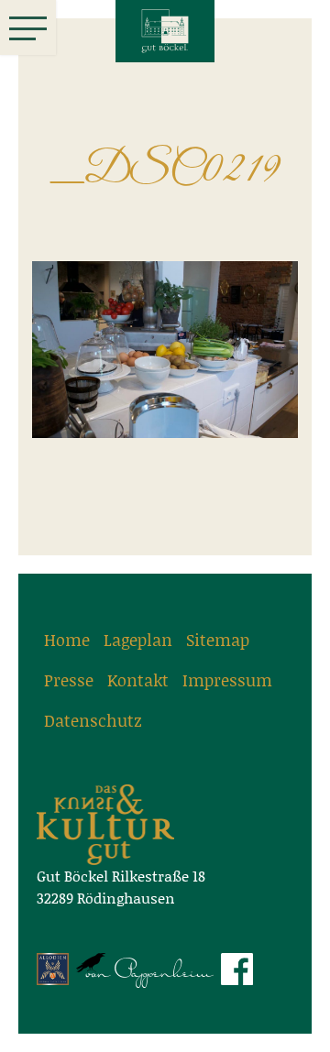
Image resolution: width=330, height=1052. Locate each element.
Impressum (227, 680)
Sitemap (217, 640)
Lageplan (138, 640)
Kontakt (138, 680)
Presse (69, 680)
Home (67, 640)
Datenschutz (93, 720)
